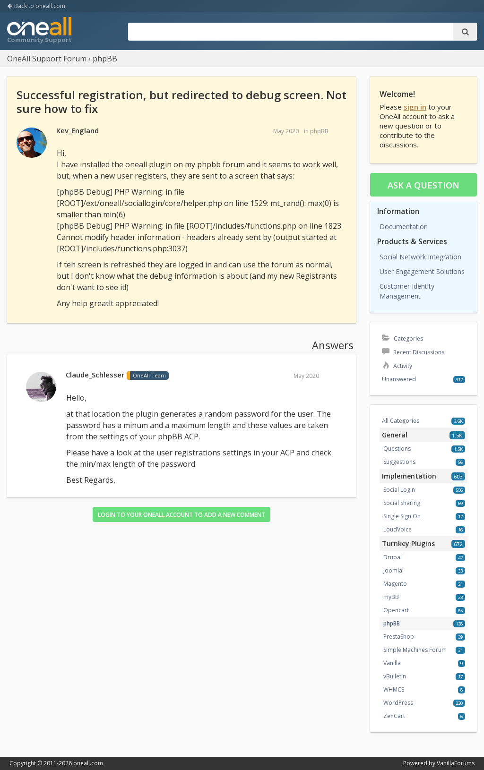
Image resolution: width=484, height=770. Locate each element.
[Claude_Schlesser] (41, 387)
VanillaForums (456, 763)
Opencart (396, 610)
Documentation (404, 226)
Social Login (399, 490)
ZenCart (394, 716)
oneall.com (88, 763)
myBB (391, 597)
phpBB (319, 131)
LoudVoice (397, 529)
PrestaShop (398, 637)
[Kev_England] (32, 143)
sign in (415, 106)
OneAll (39, 31)
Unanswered (399, 379)
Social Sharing (401, 503)
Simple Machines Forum (415, 650)
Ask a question (423, 185)
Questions (397, 449)
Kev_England (77, 130)
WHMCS (393, 689)
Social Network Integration (420, 256)
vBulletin (394, 676)
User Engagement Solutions (422, 271)
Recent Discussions (418, 352)
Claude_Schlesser (95, 374)
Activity (402, 366)
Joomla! (393, 570)
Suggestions (399, 462)
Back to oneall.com (39, 6)
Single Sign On (402, 516)
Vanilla (392, 663)
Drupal (392, 557)
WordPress (398, 703)
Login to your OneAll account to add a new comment (181, 515)
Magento (395, 584)
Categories (407, 338)
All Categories (400, 421)
